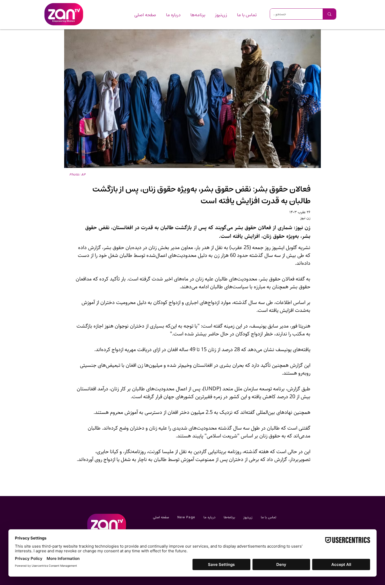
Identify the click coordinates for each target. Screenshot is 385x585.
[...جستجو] (329, 14)
